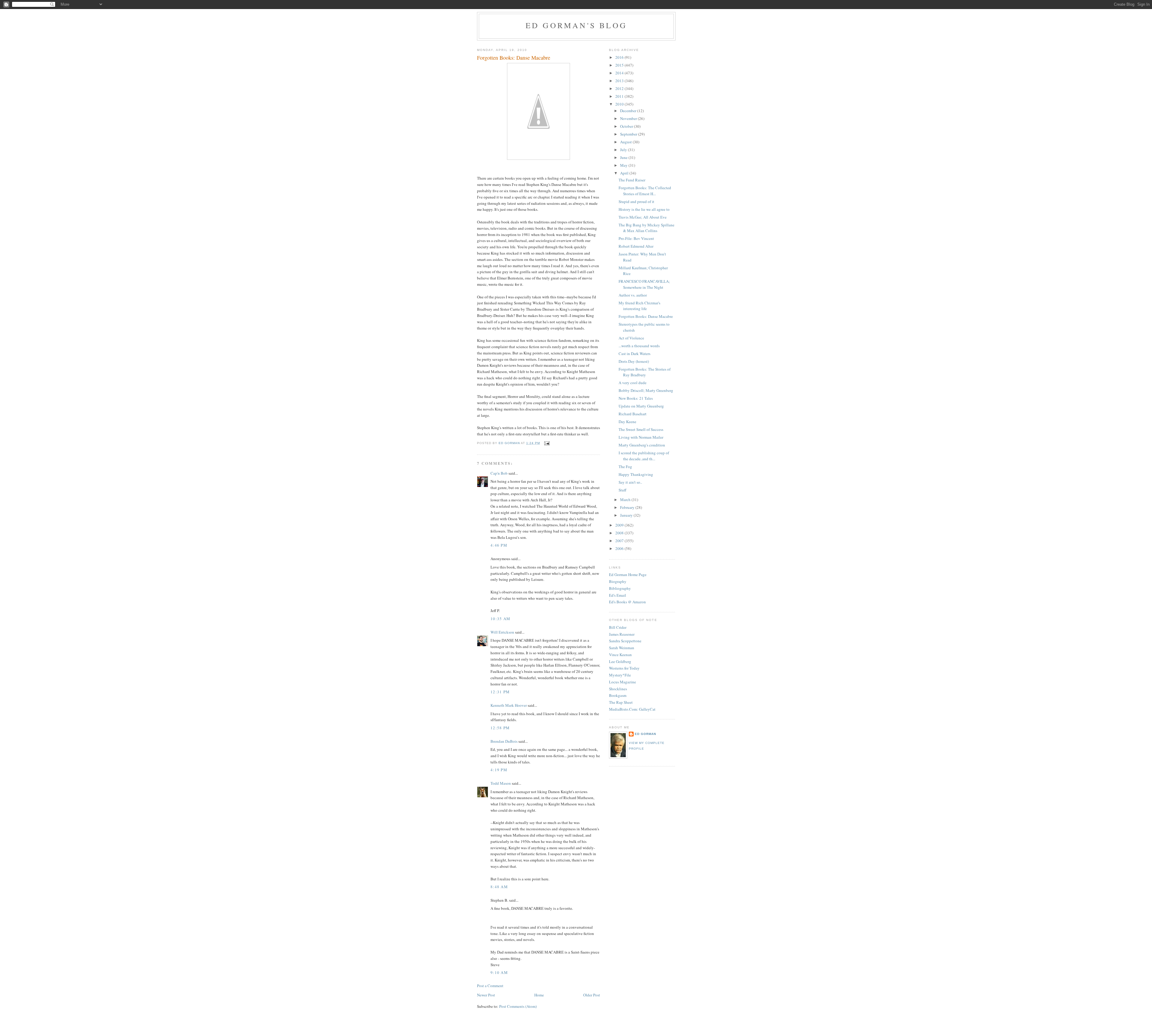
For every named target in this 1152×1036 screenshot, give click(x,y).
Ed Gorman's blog (576, 25)
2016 (620, 57)
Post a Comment (490, 985)
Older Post (591, 995)
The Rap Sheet (621, 702)
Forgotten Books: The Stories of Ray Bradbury (644, 372)
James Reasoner (621, 634)
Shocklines (618, 688)
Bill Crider (617, 627)
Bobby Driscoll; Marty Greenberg (646, 390)
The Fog (625, 466)
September (629, 134)
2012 (620, 88)
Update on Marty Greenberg (641, 406)
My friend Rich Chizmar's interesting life (639, 306)
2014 (620, 73)
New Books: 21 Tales (636, 398)
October (627, 126)
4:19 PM (498, 769)
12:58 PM (500, 727)
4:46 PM (498, 545)
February (627, 507)
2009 (620, 525)
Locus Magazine (622, 682)
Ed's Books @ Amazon (627, 602)
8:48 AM (499, 886)
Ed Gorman (645, 734)
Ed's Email (617, 595)
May (624, 165)
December (628, 110)
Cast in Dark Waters (634, 353)
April (624, 173)
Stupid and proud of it (636, 201)
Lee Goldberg (620, 661)
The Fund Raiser (632, 180)
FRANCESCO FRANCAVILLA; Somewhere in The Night (644, 284)
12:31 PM (500, 691)
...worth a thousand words (639, 345)
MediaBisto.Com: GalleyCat (632, 709)
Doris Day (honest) (634, 361)
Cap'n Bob (499, 473)
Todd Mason (500, 783)
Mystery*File (620, 675)
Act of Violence (631, 338)
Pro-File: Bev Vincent (636, 238)
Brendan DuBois (504, 741)
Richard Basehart (632, 413)
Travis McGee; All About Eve (643, 217)
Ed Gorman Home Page (627, 574)
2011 (620, 96)
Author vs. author (633, 295)
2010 (620, 104)
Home (539, 995)
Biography (617, 581)
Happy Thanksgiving (636, 474)
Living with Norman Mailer (641, 437)
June (624, 157)
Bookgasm (617, 695)
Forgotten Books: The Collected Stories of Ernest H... (645, 190)
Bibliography (620, 588)
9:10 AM (499, 972)
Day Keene (627, 421)
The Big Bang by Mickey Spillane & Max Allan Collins (646, 228)
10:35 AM (500, 618)
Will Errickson (502, 632)
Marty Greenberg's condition (642, 445)
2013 (620, 80)
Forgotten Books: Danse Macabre (646, 316)
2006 (620, 548)
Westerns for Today (624, 668)
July (624, 149)
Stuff (622, 490)
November (629, 118)
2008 (620, 533)
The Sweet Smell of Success (641, 429)
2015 (620, 65)
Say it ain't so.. (630, 482)
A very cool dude (632, 382)
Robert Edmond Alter (636, 246)
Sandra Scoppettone (625, 640)
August (626, 142)
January (627, 515)
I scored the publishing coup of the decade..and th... (644, 455)
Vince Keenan (620, 654)
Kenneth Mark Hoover (508, 705)
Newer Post (486, 995)
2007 (620, 540)
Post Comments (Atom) (518, 1006)
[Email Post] (546, 443)
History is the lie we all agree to (644, 209)
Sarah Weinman (621, 647)
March (626, 499)
